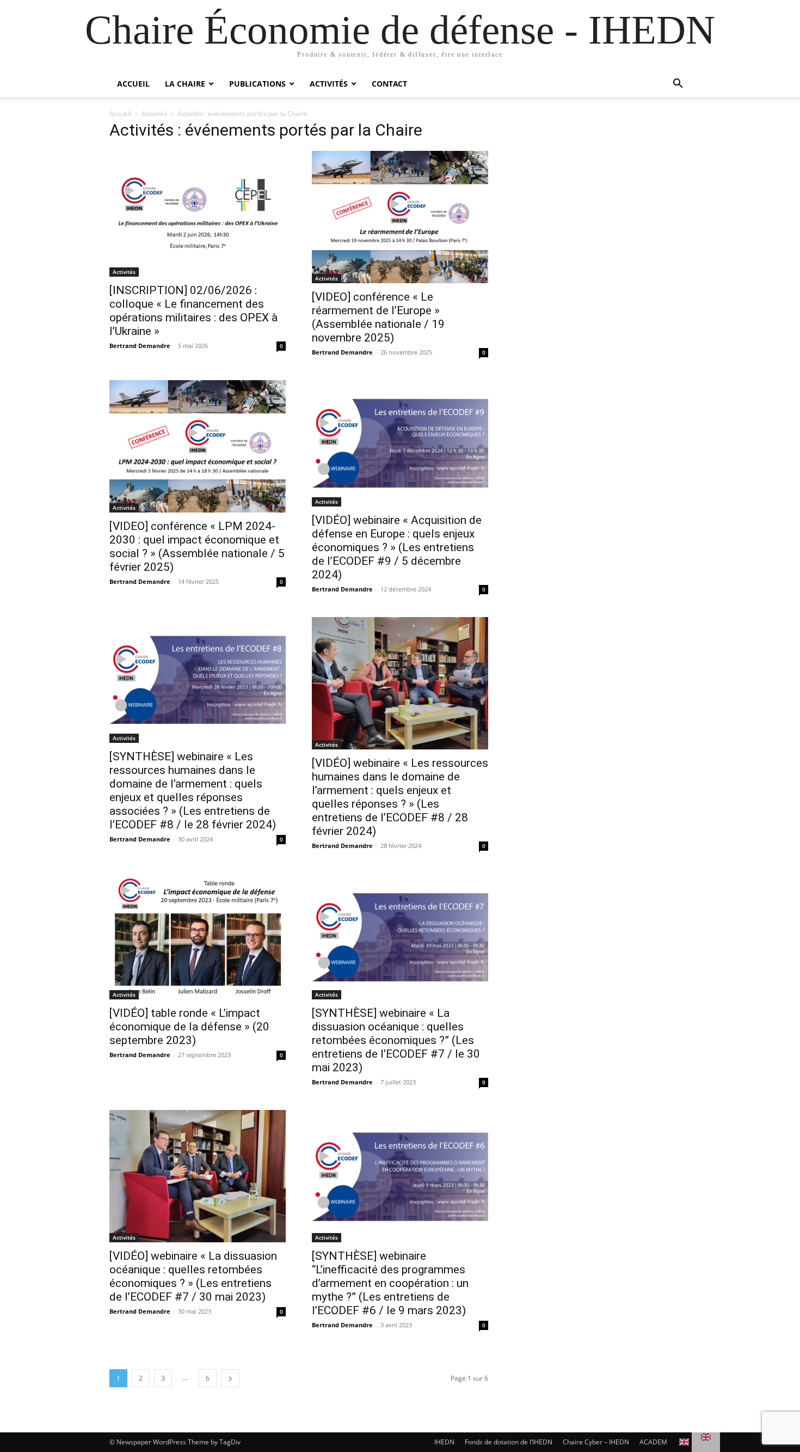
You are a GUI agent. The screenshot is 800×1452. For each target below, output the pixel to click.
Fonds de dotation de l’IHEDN (508, 1442)
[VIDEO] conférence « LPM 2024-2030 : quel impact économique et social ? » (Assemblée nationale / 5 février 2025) (197, 547)
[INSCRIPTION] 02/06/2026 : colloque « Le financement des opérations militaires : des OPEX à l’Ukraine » (193, 311)
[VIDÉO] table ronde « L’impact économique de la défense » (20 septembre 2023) (189, 1026)
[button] (677, 85)
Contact (389, 83)
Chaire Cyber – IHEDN (596, 1442)
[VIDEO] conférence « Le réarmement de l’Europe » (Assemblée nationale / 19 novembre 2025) (378, 317)
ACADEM (653, 1442)
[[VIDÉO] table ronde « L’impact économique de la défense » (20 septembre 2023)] (197, 937)
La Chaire (185, 83)
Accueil (133, 83)
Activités (329, 83)
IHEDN (444, 1442)
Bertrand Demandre (139, 345)
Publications (257, 83)
